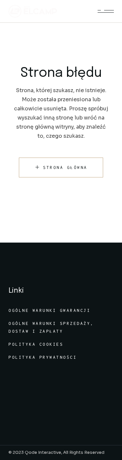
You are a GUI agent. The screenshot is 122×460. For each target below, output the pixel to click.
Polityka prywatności (42, 357)
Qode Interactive (43, 452)
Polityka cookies (35, 344)
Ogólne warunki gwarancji (49, 310)
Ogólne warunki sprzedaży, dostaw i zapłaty (51, 327)
